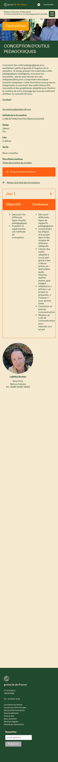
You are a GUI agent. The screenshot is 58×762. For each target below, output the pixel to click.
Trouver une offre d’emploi (15, 707)
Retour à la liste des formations (23, 182)
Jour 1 (10, 194)
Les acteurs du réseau (13, 704)
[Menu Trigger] (52, 14)
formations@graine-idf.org (16, 109)
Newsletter (11, 732)
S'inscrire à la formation (22, 172)
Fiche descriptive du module (17, 163)
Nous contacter (10, 719)
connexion (48, 4)
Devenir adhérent (11, 713)
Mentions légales (11, 721)
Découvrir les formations (14, 710)
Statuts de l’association (14, 724)
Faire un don (9, 716)
